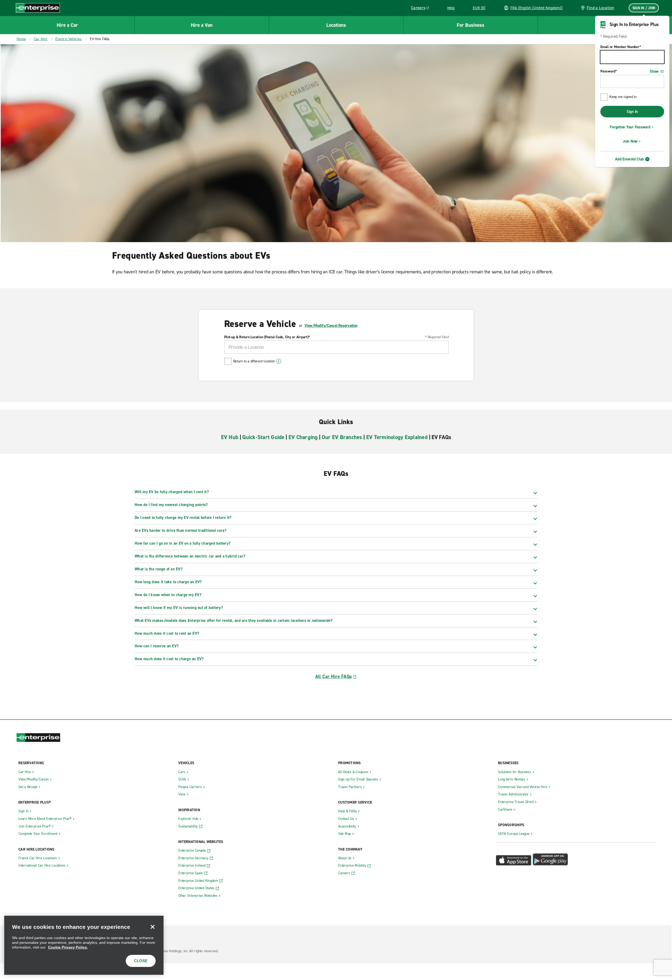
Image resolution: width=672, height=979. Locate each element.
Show (654, 71)
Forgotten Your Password (630, 127)
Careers (422, 8)
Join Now (630, 141)
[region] (84, 945)
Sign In (632, 111)
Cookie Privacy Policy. (68, 947)
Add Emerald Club (629, 159)
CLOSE (141, 961)
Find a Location (600, 8)
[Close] (152, 927)
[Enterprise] (38, 7)
